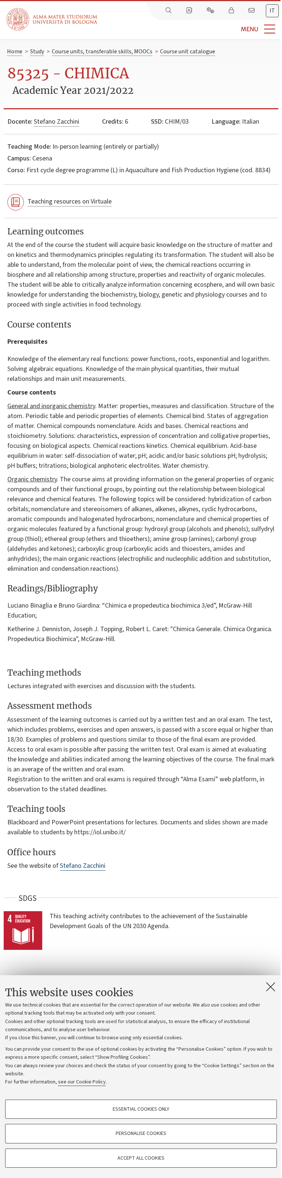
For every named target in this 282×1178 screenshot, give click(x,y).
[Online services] (211, 10)
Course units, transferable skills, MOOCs (102, 51)
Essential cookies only (141, 1109)
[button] (189, 29)
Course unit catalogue (187, 51)
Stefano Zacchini (56, 121)
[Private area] (232, 10)
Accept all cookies (141, 1158)
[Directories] (190, 10)
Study (37, 51)
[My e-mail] (252, 10)
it (272, 11)
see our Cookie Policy (82, 1082)
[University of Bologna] (52, 19)
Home (14, 51)
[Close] (270, 987)
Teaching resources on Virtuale (70, 201)
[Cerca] (169, 10)
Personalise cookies (141, 1133)
